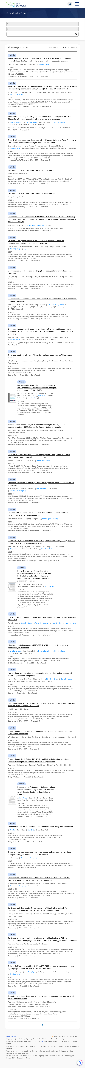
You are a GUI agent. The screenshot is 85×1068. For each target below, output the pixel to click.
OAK (42, 1041)
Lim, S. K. (31, 830)
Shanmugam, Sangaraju (35, 225)
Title (62, 47)
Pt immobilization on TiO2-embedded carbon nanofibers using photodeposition (40, 827)
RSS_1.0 (57, 1036)
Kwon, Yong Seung (16, 94)
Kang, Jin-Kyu (56, 623)
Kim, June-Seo (15, 549)
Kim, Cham (23, 798)
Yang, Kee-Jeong (41, 623)
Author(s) (71, 47)
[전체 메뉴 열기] (77, 4)
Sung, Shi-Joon (26, 623)
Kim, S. (12, 830)
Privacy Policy (11, 1036)
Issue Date (52, 47)
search (69, 4)
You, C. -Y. (31, 398)
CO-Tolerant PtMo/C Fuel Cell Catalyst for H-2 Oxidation (31, 170)
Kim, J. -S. (42, 396)
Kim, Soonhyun (59, 122)
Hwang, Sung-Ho (16, 122)
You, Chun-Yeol (46, 549)
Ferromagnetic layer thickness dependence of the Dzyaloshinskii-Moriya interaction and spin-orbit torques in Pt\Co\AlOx (36, 387)
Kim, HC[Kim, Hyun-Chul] (56, 305)
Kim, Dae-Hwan (70, 623)
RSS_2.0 (65, 1036)
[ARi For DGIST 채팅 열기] (80, 1063)
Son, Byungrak (41, 489)
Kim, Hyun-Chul (51, 679)
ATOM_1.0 (73, 1036)
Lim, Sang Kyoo (31, 122)
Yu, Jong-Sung (44, 64)
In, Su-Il (26, 249)
